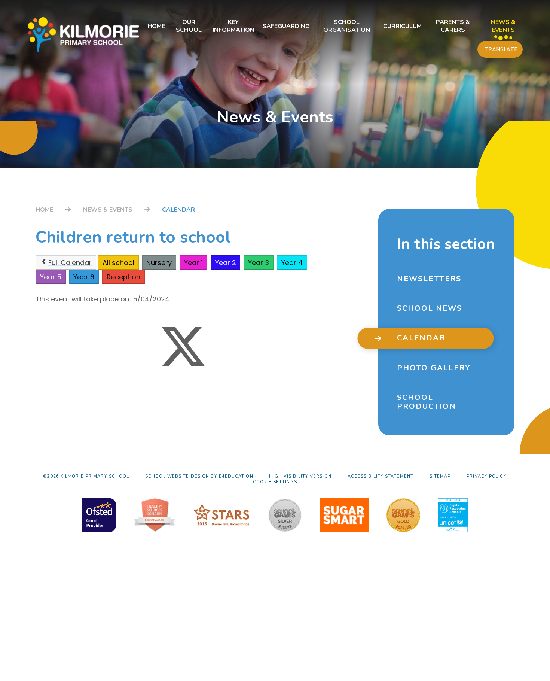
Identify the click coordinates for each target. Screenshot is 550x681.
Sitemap (440, 476)
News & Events (107, 210)
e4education (236, 476)
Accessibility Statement (380, 476)
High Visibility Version (300, 476)
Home (44, 210)
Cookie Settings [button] (275, 482)
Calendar (178, 210)
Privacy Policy (486, 476)
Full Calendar (70, 262)
